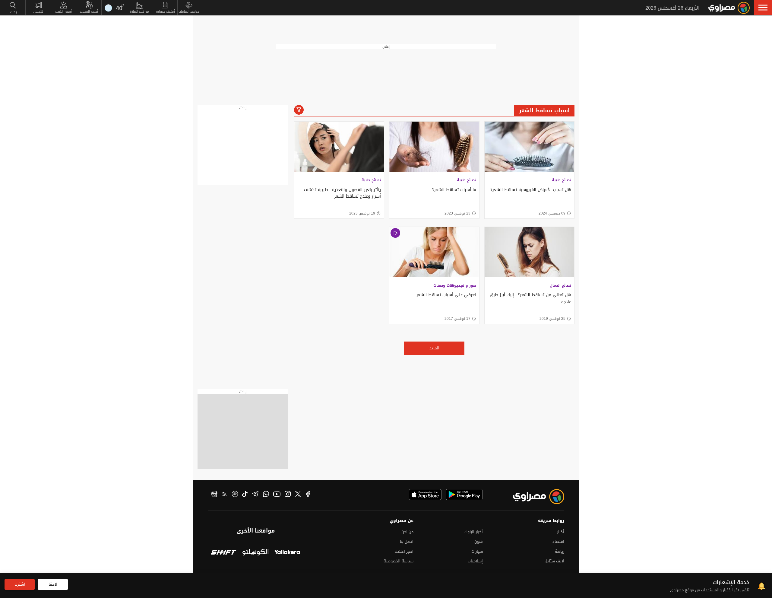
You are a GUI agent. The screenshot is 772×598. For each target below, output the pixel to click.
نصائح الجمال (560, 285)
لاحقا (53, 584)
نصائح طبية (561, 180)
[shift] (223, 553)
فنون (478, 541)
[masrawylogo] (533, 496)
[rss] (225, 495)
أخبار (560, 532)
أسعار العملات (89, 11)
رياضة (559, 551)
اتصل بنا (406, 541)
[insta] (288, 495)
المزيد (434, 348)
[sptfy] (235, 495)
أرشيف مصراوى (165, 11)
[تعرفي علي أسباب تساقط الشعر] (434, 252)
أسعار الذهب (63, 11)
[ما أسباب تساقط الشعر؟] (434, 147)
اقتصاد (558, 541)
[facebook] (308, 495)
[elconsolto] (255, 553)
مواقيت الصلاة (139, 11)
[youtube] (276, 495)
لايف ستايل (554, 561)
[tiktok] (245, 495)
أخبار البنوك (473, 532)
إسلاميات (475, 561)
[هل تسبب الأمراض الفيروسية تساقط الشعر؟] (529, 147)
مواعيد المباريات (189, 11)
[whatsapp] (266, 495)
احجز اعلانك (403, 551)
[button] (763, 7)
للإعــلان (38, 11)
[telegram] (255, 495)
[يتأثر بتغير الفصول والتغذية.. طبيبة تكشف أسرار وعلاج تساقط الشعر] (339, 147)
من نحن (407, 532)
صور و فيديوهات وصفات (454, 285)
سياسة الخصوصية (398, 561)
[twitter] (298, 495)
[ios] (425, 494)
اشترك (19, 584)
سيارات (477, 551)
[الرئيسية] (729, 8)
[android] (464, 494)
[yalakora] (287, 553)
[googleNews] (214, 495)
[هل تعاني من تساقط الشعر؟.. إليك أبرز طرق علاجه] (529, 252)
